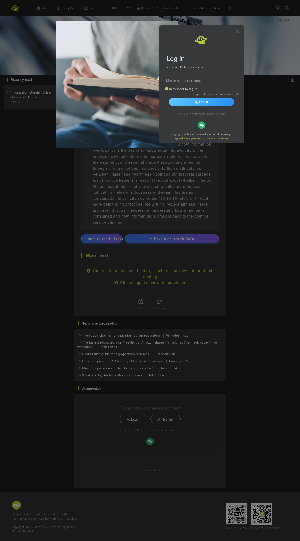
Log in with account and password (215, 94)
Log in (203, 102)
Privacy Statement (217, 138)
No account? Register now (183, 67)
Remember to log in (183, 89)
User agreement (192, 138)
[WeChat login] (201, 125)
